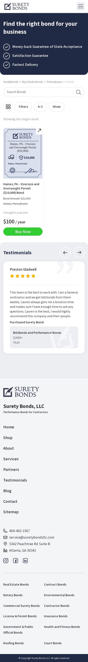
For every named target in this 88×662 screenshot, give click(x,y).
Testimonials (15, 480)
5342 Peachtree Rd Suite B (29, 543)
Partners (11, 469)
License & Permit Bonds (20, 616)
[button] (65, 252)
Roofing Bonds (13, 643)
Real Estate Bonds (16, 584)
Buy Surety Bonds (32, 82)
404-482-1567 (19, 530)
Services (11, 458)
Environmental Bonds (59, 595)
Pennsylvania (54, 82)
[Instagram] (5, 561)
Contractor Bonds (56, 606)
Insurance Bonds (56, 616)
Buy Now (23, 231)
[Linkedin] (25, 561)
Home (8, 427)
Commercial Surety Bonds (21, 606)
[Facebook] (15, 561)
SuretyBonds (10, 82)
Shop (7, 437)
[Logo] (16, 6)
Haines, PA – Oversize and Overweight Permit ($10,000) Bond (21, 188)
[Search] (78, 92)
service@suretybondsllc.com (31, 537)
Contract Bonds (55, 584)
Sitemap (11, 511)
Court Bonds (53, 643)
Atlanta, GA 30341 (22, 550)
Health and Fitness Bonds (62, 627)
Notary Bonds (13, 595)
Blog (7, 490)
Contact (10, 501)
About (8, 448)
